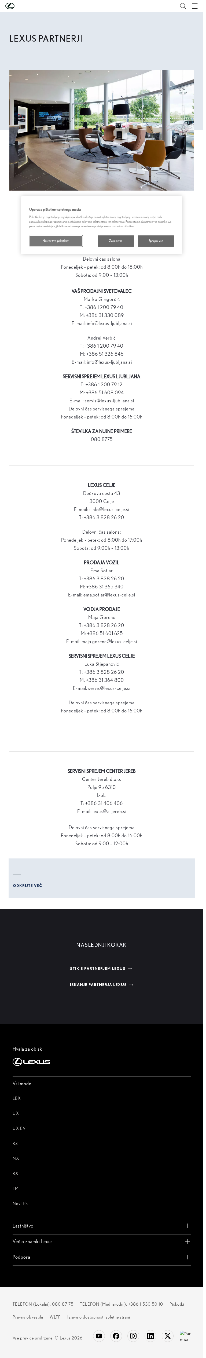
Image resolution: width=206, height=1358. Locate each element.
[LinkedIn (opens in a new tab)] (150, 1336)
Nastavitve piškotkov (56, 241)
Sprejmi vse (156, 241)
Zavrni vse (116, 241)
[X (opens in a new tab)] (168, 1336)
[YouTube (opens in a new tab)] (99, 1336)
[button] (20, 6)
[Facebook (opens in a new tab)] (116, 1336)
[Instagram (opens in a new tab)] (133, 1336)
